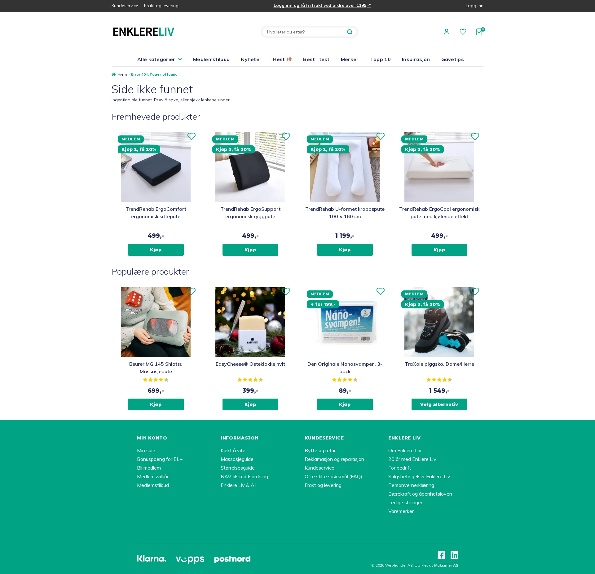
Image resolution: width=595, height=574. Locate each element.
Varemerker (401, 511)
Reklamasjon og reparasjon (334, 459)
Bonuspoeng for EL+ (160, 459)
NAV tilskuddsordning (244, 476)
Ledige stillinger (405, 502)
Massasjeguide (237, 459)
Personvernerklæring (411, 485)
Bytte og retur (320, 450)
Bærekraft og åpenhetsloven (420, 494)
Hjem (122, 74)
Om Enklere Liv (404, 450)
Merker (350, 59)
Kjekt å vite (233, 450)
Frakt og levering (161, 5)
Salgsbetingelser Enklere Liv (419, 476)
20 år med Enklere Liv (412, 459)
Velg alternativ (439, 404)
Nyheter (251, 59)
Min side (146, 450)
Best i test (316, 59)
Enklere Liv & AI (238, 485)
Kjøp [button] (155, 250)
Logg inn (474, 5)
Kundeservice (125, 5)
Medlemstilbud (211, 59)
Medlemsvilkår (153, 476)
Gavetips (452, 59)
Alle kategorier (156, 59)
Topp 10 (380, 59)
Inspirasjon (416, 59)
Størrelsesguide (238, 468)
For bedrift (399, 468)
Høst (279, 59)
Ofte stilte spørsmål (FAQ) (333, 476)
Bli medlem (149, 468)
